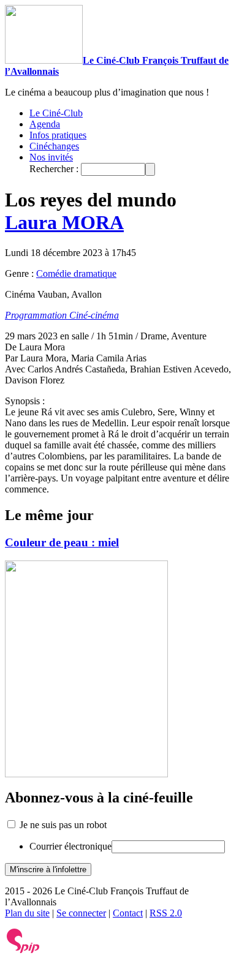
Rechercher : (53, 169)
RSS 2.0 (166, 913)
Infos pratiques (57, 135)
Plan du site (27, 913)
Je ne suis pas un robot (62, 825)
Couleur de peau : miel (62, 542)
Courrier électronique (70, 846)
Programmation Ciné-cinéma (62, 315)
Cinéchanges (54, 146)
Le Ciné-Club (56, 113)
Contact (128, 913)
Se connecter (81, 913)
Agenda (44, 124)
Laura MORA (64, 222)
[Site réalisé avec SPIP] (23, 950)
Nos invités (51, 157)
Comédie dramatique (76, 273)
